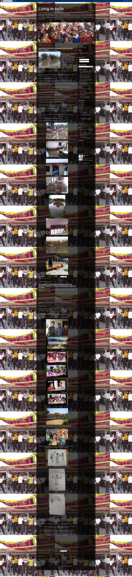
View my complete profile (84, 162)
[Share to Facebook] (65, 276)
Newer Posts (42, 556)
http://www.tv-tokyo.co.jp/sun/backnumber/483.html (48, 313)
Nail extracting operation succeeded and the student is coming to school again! (86, 76)
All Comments (83, 61)
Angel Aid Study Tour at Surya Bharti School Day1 (86, 83)
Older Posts (72, 556)
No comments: (55, 276)
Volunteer (82, 94)
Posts (81, 59)
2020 (81, 102)
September (83, 112)
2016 (81, 109)
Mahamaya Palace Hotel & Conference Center (85, 134)
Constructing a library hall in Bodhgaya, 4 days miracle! (85, 72)
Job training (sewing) (84, 97)
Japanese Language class (85, 93)
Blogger (71, 566)
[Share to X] (63, 276)
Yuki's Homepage (83, 131)
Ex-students (82, 90)
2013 (81, 122)
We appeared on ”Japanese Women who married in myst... (86, 119)
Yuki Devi (87, 155)
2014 (81, 111)
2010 (81, 124)
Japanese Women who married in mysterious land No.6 (49, 294)
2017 (81, 107)
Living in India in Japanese (85, 137)
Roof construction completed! (86, 74)
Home (57, 556)
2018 (81, 105)
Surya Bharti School (46, 278)
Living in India (51, 8)
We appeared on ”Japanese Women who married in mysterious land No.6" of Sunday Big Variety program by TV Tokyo (57, 285)
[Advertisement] (86, 185)
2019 (81, 104)
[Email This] (61, 276)
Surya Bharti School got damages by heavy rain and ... (87, 115)
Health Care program (84, 96)
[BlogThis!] (62, 276)
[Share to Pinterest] (66, 276)
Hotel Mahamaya (83, 136)
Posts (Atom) (46, 558)
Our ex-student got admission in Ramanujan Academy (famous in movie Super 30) (86, 80)
